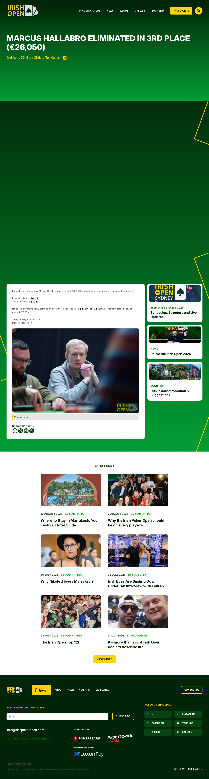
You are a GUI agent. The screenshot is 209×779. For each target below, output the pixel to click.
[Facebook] (15, 430)
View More (104, 659)
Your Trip (85, 690)
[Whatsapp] (31, 430)
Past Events (40, 690)
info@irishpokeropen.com (25, 730)
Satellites (102, 690)
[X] (20, 430)
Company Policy (19, 764)
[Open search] (198, 11)
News (71, 690)
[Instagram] (26, 430)
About (59, 690)
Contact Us (191, 690)
